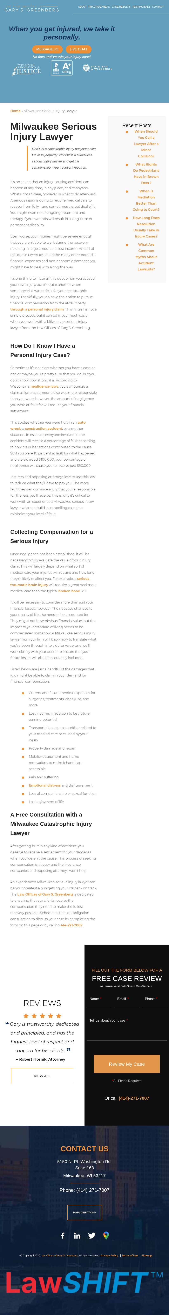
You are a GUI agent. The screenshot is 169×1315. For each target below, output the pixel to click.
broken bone (69, 591)
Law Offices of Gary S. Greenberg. (60, 1255)
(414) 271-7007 (92, 1190)
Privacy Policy (109, 1255)
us (47, 49)
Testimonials (141, 6)
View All (42, 1076)
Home (15, 111)
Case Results (121, 6)
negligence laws (44, 386)
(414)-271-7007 (134, 1098)
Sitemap (146, 1255)
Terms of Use (130, 1255)
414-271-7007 (72, 925)
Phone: (67, 1190)
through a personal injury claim (37, 309)
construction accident (43, 429)
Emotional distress (45, 785)
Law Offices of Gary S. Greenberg (45, 894)
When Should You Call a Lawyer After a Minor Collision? (146, 144)
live (78, 49)
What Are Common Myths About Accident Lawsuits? (146, 257)
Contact (158, 6)
